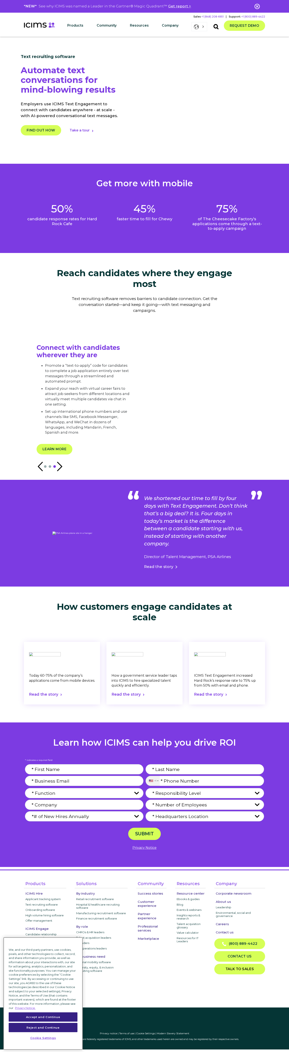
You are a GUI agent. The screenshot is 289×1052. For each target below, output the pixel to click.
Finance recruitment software (96, 918)
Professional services (148, 928)
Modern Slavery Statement (173, 1033)
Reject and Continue (42, 1027)
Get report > (179, 6)
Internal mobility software (93, 962)
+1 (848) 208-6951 (212, 16)
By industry (85, 893)
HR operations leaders (91, 948)
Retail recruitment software (95, 899)
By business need (90, 957)
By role (82, 927)
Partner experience (147, 916)
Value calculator (188, 932)
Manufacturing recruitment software (101, 913)
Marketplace (148, 939)
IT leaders (82, 943)
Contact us (225, 932)
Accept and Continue (43, 1016)
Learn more (54, 449)
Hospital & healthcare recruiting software (98, 906)
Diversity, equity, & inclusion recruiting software (95, 969)
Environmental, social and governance (233, 914)
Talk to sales (240, 969)
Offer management (38, 920)
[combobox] (153, 781)
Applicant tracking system (43, 899)
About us (223, 902)
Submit (144, 833)
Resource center (191, 893)
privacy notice (144, 848)
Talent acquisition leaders (93, 937)
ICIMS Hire (34, 893)
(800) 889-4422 (241, 944)
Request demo (244, 26)
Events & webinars (189, 909)
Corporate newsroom (233, 893)
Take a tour (80, 130)
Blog (180, 904)
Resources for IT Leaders (187, 939)
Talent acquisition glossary (189, 925)
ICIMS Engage (37, 929)
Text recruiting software (41, 904)
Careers (222, 924)
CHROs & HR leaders (90, 932)
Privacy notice (108, 1033)
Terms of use (126, 1033)
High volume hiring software (44, 915)
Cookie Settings (145, 1033)
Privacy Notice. (25, 1007)
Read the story (158, 566)
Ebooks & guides (188, 899)
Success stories (150, 893)
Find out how (41, 130)
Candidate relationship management (41, 936)
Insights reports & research (188, 917)
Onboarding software (40, 909)
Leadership (223, 907)
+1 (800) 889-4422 (253, 16)
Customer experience (147, 904)
